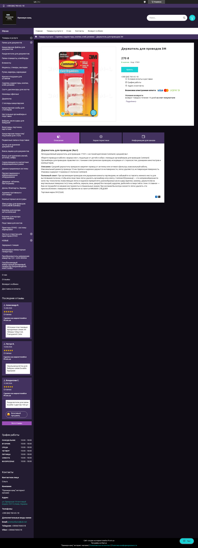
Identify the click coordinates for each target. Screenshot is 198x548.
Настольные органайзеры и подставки (14, 115)
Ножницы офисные (10, 94)
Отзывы (6, 279)
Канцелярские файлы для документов (13, 48)
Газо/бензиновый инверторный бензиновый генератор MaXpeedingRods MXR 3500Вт (14, 265)
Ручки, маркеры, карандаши (14, 72)
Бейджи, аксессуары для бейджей (13, 122)
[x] (159, 197)
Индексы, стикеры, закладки (14, 67)
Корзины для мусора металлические (11, 211)
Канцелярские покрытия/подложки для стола (13, 135)
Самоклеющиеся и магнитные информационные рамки (15, 163)
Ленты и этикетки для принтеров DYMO (12, 235)
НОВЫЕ (5, 240)
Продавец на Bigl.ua (99, 543)
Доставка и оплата (11, 289)
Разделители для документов (15, 54)
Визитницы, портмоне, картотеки (12, 128)
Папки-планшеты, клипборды (15, 58)
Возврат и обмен (95, 31)
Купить (130, 70)
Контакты (79, 31)
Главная (39, 31)
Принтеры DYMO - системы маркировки (14, 229)
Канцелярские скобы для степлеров (13, 109)
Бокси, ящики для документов (15, 151)
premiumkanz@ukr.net (17, 522)
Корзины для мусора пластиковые (11, 218)
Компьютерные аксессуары (14, 199)
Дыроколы (7, 99)
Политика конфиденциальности (124, 545)
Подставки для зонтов (12, 223)
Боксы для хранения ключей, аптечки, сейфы (15, 157)
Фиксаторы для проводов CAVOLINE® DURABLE (13, 205)
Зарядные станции (10, 245)
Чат (188, 541)
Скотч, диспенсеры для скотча (15, 89)
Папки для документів (12, 43)
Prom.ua (111, 540)
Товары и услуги (54, 31)
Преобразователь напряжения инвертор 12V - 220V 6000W (15, 257)
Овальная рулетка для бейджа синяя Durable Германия (17, 368)
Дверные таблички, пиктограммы (10, 183)
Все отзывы (17, 423)
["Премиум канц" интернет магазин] (9, 18)
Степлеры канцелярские (13, 103)
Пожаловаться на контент (100, 545)
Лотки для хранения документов (11, 146)
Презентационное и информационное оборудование (11, 175)
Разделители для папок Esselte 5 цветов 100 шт (18, 403)
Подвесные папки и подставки (15, 140)
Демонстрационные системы (15, 169)
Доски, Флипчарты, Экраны (14, 188)
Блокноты (6, 63)
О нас (68, 31)
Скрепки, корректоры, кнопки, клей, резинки (74, 37)
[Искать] (184, 18)
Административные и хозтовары (11, 194)
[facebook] (156, 197)
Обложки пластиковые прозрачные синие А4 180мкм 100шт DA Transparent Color (17, 330)
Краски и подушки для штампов (12, 78)
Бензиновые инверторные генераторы (14, 251)
